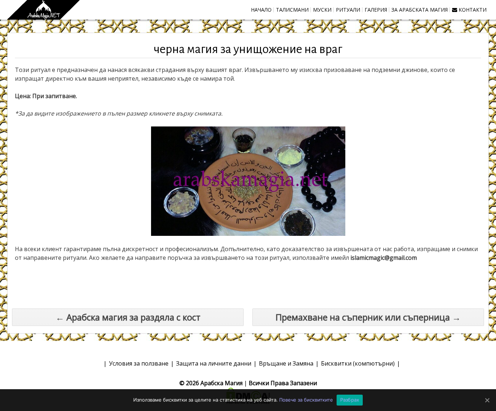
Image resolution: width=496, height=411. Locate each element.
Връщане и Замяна (286, 363)
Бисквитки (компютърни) (358, 363)
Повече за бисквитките (306, 400)
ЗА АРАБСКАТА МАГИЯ (419, 9)
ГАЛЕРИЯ (376, 9)
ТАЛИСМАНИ (292, 9)
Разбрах (349, 400)
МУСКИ (322, 9)
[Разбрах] (487, 400)
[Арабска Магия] (43, 10)
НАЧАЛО (261, 9)
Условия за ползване (138, 363)
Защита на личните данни (213, 363)
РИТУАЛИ (348, 9)
